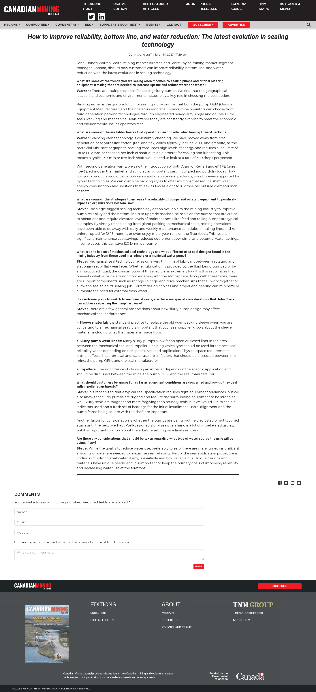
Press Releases (208, 6)
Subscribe (279, 586)
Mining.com (241, 620)
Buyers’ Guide (238, 6)
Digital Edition (120, 6)
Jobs (190, 4)
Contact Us (170, 620)
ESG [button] (88, 24)
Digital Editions (102, 620)
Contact (174, 24)
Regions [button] (11, 24)
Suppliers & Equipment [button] (119, 24)
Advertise (236, 24)
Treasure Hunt (92, 6)
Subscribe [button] (202, 24)
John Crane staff (140, 54)
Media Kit (169, 613)
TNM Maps (264, 6)
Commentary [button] (66, 24)
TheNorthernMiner (248, 613)
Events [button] (152, 24)
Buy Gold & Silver (290, 6)
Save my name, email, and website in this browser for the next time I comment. (75, 542)
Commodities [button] (36, 24)
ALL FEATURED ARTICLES (155, 6)
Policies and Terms (177, 627)
